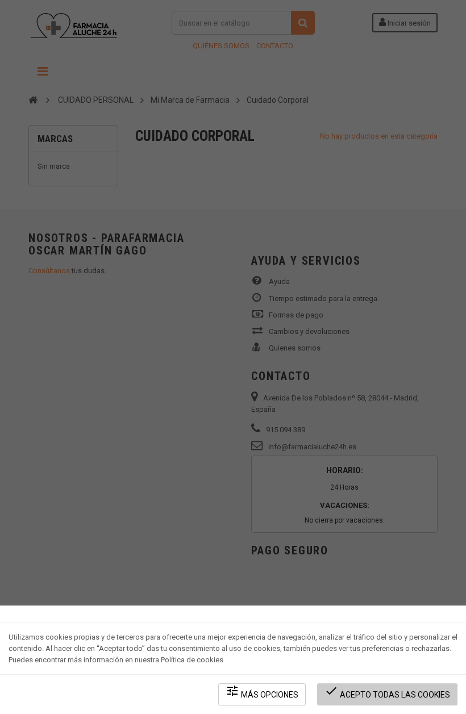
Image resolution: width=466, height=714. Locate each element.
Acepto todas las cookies (387, 691)
